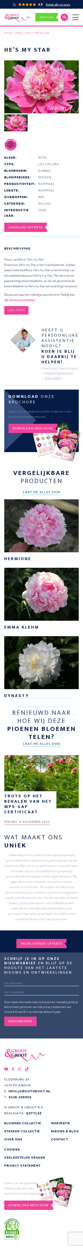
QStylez (34, 1113)
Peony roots (23, 33)
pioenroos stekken (22, 300)
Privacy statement (22, 1165)
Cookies (12, 1149)
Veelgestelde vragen (24, 1157)
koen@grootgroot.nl (59, 373)
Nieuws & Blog (65, 1131)
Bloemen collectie (22, 1123)
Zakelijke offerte (26, 227)
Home (8, 33)
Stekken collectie (22, 1131)
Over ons (13, 1139)
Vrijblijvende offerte (42, 943)
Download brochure (33, 428)
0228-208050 (20, 1097)
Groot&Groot (13, 13)
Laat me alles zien (41, 492)
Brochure (46, 17)
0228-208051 (53, 378)
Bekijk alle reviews (58, 5)
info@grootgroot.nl (30, 1091)
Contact (59, 1139)
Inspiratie (60, 1123)
